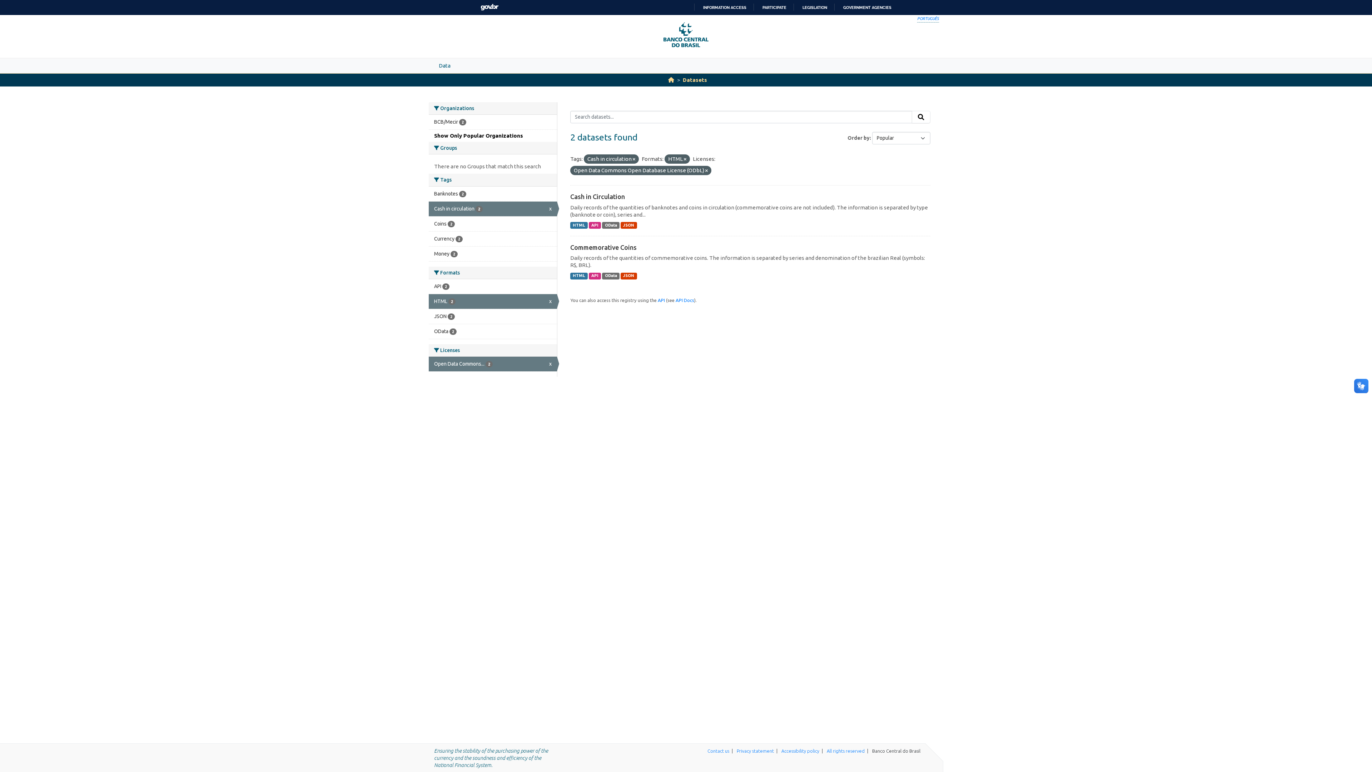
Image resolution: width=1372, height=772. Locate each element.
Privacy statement (755, 750)
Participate (774, 7)
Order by (858, 138)
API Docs (685, 300)
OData (611, 225)
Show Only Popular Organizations (478, 136)
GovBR (489, 7)
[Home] (671, 80)
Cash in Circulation (597, 196)
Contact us (718, 750)
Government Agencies (867, 7)
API (594, 225)
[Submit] (921, 117)
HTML (579, 225)
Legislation (814, 7)
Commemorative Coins (603, 247)
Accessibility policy (800, 750)
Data (445, 66)
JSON (628, 225)
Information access (724, 7)
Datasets (695, 80)
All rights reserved (846, 750)
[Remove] (634, 159)
